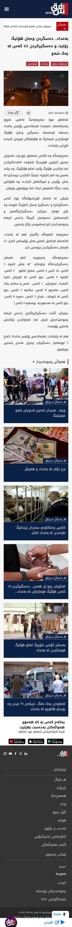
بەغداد (45, 64)
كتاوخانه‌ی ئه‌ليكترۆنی (50, 836)
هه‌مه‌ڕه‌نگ (58, 796)
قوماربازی (32, 64)
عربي (62, 866)
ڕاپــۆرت (61, 788)
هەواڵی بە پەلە (61, 28)
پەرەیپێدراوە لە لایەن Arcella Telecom (36, 912)
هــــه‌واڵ (60, 779)
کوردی (62, 883)
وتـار (63, 804)
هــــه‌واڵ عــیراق (59, 64)
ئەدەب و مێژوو (55, 828)
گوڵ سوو (59, 812)
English (61, 874)
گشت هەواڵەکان (54, 845)
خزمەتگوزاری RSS (53, 899)
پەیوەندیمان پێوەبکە (51, 891)
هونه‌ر (62, 820)
